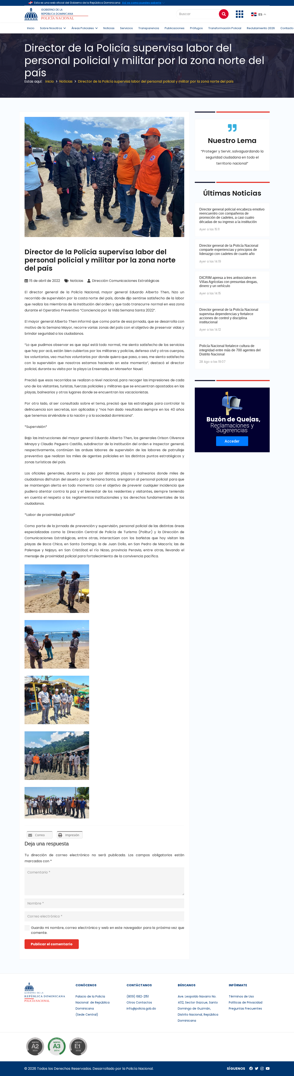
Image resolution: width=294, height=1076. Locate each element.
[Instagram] (262, 1069)
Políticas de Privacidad (245, 1002)
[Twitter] (256, 1068)
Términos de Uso (241, 996)
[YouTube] (268, 1068)
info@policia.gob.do (141, 1008)
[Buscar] (224, 14)
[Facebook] (251, 1068)
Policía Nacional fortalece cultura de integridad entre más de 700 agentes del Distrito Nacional (230, 350)
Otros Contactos (139, 1002)
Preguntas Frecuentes (245, 1008)
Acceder (232, 441)
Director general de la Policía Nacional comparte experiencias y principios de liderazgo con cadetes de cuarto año (228, 250)
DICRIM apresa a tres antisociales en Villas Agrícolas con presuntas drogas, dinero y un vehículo (228, 282)
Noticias (76, 280)
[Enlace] (57, 14)
